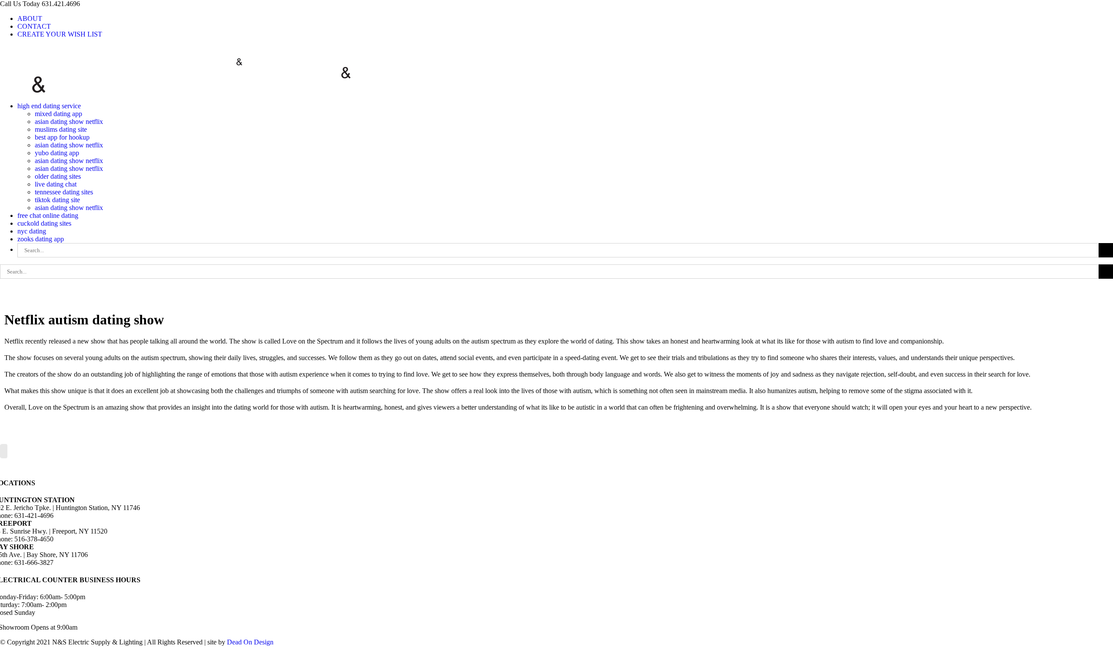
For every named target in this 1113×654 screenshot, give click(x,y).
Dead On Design (250, 642)
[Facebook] (3, 451)
